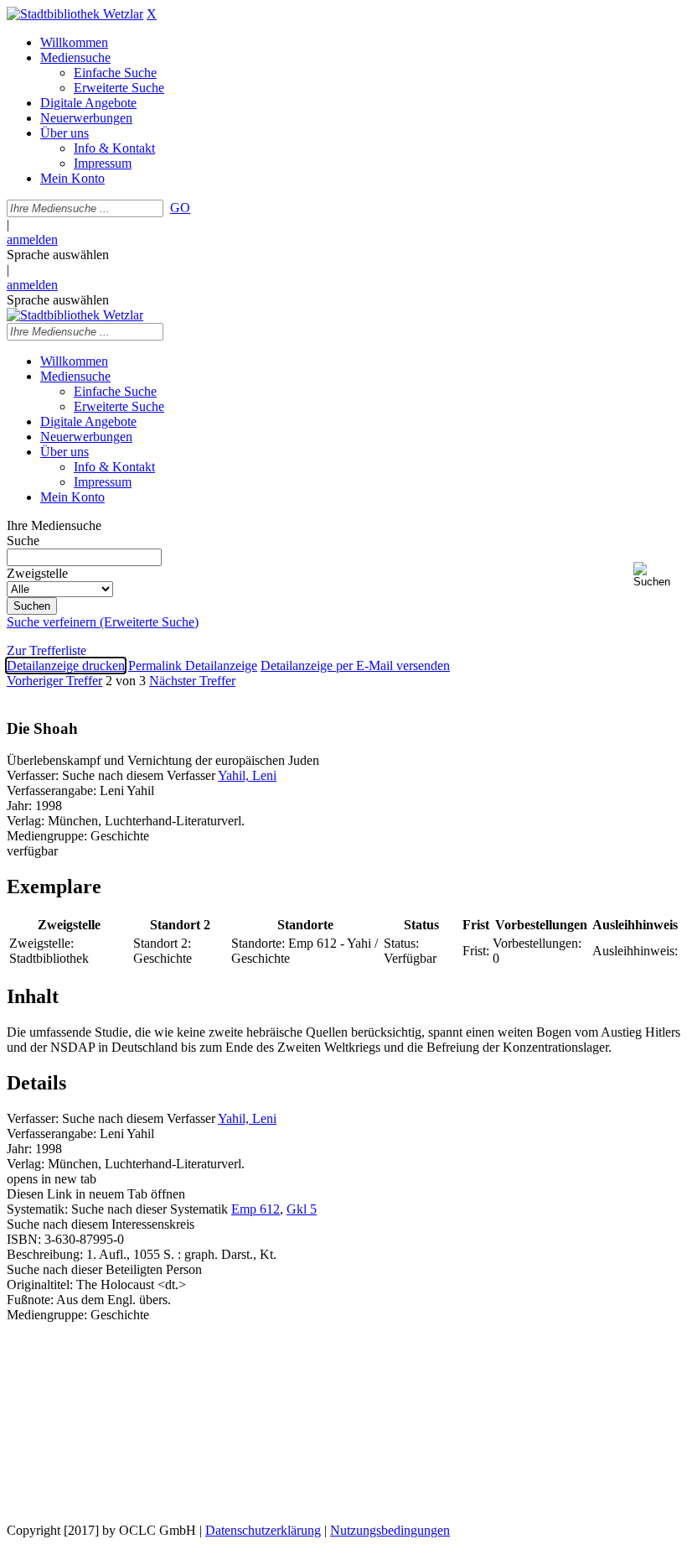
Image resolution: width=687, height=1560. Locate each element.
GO (180, 207)
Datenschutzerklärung (263, 1530)
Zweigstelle (37, 573)
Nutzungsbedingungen (390, 1530)
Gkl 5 (302, 1209)
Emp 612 (255, 1209)
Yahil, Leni (247, 775)
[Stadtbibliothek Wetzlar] (75, 14)
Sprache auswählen (58, 254)
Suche (23, 540)
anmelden (32, 239)
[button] (656, 575)
